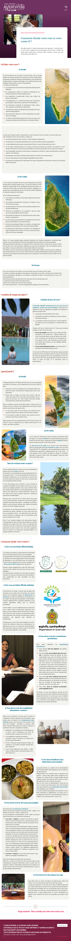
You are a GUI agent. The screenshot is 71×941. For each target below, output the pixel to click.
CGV (4, 936)
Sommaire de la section (37, 32)
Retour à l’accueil (25, 32)
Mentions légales (62, 936)
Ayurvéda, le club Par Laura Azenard (23, 925)
